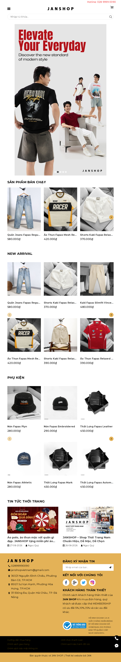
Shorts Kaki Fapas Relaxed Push (64, 302)
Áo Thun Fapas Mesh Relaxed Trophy (68, 234)
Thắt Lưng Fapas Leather (96, 426)
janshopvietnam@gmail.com (30, 570)
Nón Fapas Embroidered (59, 426)
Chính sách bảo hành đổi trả (75, 644)
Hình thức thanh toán (72, 640)
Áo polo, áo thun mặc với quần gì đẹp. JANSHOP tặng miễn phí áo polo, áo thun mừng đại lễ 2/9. (30, 541)
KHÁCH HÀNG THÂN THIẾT (84, 590)
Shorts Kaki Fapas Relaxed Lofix (64, 358)
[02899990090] (117, 638)
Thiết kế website (73, 655)
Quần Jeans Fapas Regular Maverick (30, 234)
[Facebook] (117, 646)
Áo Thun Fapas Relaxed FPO (98, 358)
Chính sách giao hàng (18, 644)
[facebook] (66, 582)
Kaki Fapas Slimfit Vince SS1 (98, 302)
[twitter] (83, 582)
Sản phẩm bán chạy (26, 182)
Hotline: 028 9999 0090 (101, 2)
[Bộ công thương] (74, 625)
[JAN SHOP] (60, 8)
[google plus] (74, 582)
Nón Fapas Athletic (19, 482)
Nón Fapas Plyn (17, 426)
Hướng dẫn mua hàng (19, 640)
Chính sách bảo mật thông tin (22, 648)
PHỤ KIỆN (15, 378)
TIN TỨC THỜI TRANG (26, 501)
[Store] (60, 100)
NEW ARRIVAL (19, 254)
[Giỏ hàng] (112, 7)
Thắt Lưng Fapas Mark (58, 482)
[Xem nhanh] (24, 209)
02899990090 (20, 565)
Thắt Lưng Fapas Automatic (98, 482)
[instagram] (92, 582)
